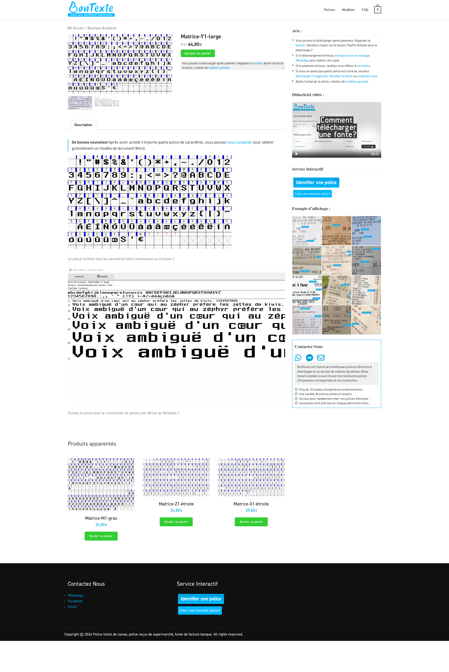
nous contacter (239, 142)
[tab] (83, 125)
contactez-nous (367, 76)
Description (83, 124)
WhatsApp (75, 595)
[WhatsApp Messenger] (298, 359)
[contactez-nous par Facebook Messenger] (310, 359)
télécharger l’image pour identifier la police (324, 76)
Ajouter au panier (198, 53)
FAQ (365, 9)
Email (72, 606)
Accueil (78, 28)
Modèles (348, 9)
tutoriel (257, 63)
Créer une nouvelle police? (312, 194)
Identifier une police (316, 182)
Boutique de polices (102, 28)
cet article (363, 66)
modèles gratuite (218, 68)
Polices (329, 9)
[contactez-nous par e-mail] (321, 359)
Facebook (75, 601)
